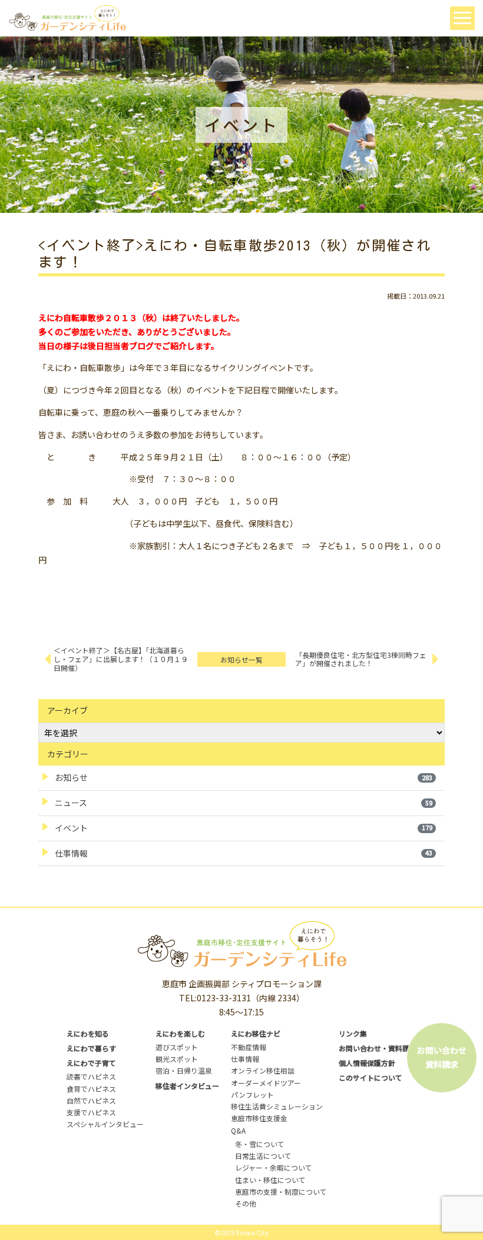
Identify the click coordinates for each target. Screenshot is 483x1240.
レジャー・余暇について (273, 1167)
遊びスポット (177, 1047)
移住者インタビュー (187, 1086)
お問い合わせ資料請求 (442, 1057)
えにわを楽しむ (180, 1033)
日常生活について (263, 1156)
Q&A (238, 1130)
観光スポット (177, 1059)
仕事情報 (243, 853)
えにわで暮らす (91, 1048)
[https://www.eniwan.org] (67, 16)
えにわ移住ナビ (255, 1033)
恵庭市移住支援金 (259, 1118)
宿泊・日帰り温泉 (184, 1070)
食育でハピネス (91, 1089)
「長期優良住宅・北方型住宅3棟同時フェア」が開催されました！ (360, 659)
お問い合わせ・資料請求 (377, 1048)
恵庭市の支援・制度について (281, 1191)
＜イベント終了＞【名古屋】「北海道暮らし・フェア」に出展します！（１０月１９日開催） (121, 659)
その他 (245, 1203)
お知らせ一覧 (241, 659)
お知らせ (243, 777)
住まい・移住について (270, 1180)
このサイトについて (370, 1077)
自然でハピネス (91, 1100)
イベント (243, 828)
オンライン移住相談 (263, 1070)
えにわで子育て (91, 1063)
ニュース (243, 802)
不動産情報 (248, 1047)
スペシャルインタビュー (105, 1124)
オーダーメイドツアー (266, 1083)
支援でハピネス (91, 1112)
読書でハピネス (91, 1076)
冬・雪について (259, 1144)
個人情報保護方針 (367, 1063)
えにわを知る (88, 1033)
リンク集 (353, 1033)
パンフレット (252, 1094)
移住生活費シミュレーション (277, 1106)
